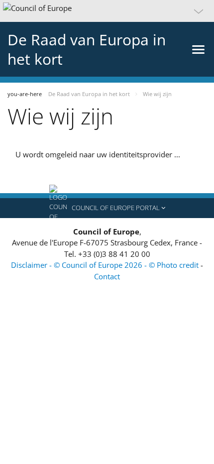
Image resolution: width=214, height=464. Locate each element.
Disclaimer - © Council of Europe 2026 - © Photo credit (106, 265)
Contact (107, 276)
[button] (107, 11)
